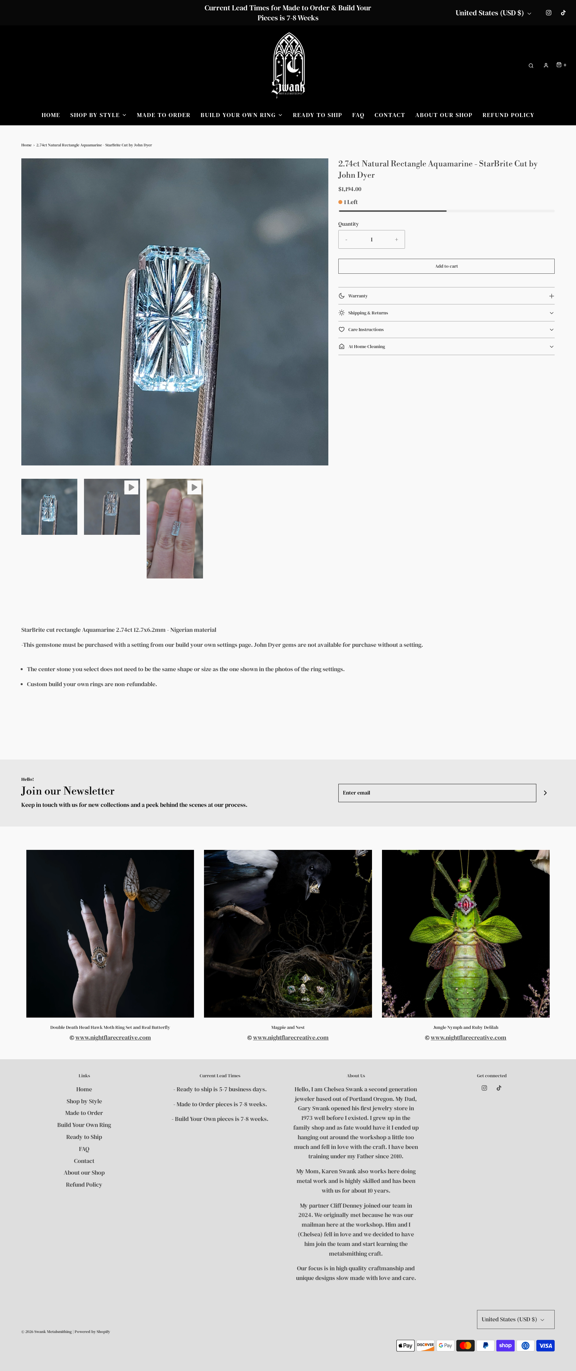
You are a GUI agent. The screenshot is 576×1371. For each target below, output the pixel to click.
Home (51, 115)
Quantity (348, 223)
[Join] (545, 793)
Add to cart (446, 266)
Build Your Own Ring (84, 1125)
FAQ (358, 115)
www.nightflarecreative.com (113, 1037)
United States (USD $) (491, 13)
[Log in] (546, 65)
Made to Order (164, 115)
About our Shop (444, 115)
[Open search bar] (531, 65)
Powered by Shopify (92, 1331)
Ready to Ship (317, 115)
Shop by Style (84, 1101)
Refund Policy (509, 115)
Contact (390, 115)
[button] (49, 507)
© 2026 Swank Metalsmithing (46, 1331)
